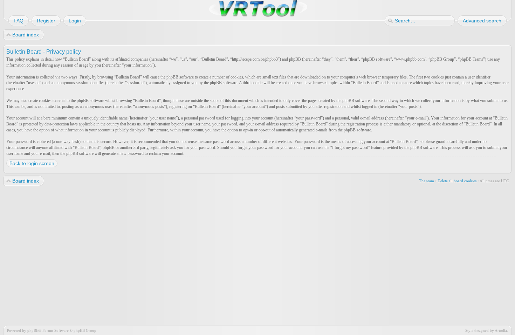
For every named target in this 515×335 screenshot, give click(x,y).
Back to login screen (31, 163)
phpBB (33, 330)
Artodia (501, 330)
